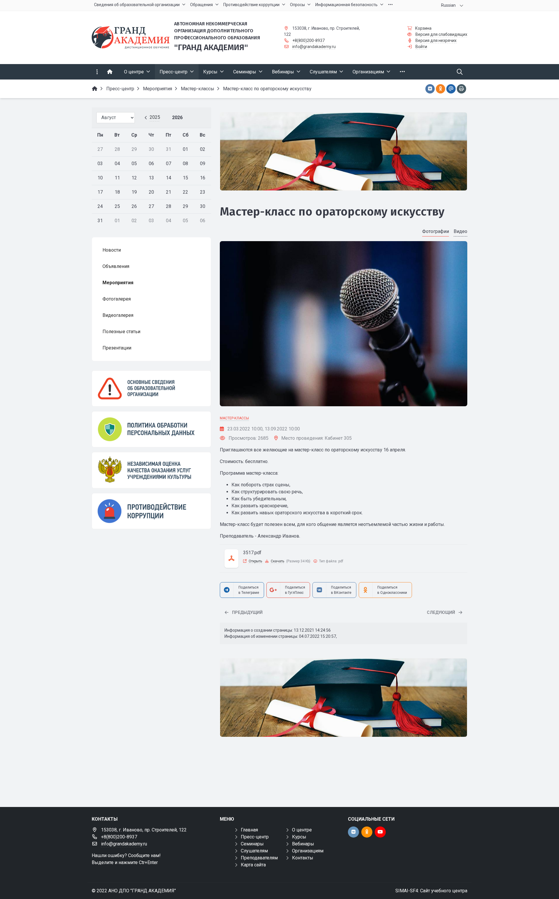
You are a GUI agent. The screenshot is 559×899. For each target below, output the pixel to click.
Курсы (299, 837)
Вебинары (303, 844)
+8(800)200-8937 (308, 40)
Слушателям (254, 851)
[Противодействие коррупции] (151, 511)
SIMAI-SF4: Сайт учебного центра (431, 890)
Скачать (277, 561)
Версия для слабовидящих (441, 34)
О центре (302, 830)
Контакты (302, 858)
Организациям (307, 851)
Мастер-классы (234, 418)
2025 (155, 117)
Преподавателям (259, 858)
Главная (249, 830)
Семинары (252, 844)
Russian (448, 5)
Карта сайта (253, 865)
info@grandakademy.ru (314, 46)
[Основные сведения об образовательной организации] (151, 388)
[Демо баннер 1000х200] (343, 151)
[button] (453, 324)
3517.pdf (252, 552)
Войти (421, 46)
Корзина (423, 28)
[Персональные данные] (151, 429)
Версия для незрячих (436, 40)
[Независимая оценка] (151, 470)
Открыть (256, 561)
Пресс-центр (255, 837)
